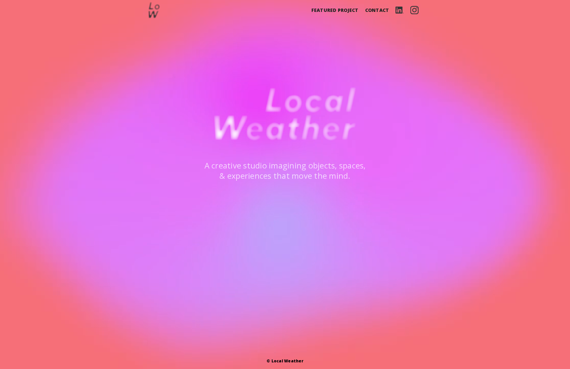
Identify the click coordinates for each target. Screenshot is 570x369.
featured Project (335, 10)
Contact (377, 10)
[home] (154, 10)
